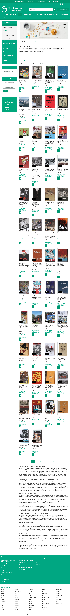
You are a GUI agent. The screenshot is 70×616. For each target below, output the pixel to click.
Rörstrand (44, 607)
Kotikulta (31, 589)
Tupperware (59, 595)
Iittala (16, 607)
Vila (57, 601)
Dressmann (3, 601)
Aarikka (2, 589)
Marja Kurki (31, 605)
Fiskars (16, 589)
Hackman (17, 593)
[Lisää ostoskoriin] (20, 90)
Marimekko (31, 603)
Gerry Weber (18, 591)
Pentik (43, 595)
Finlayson (3, 609)
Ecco (2, 603)
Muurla (30, 609)
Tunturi (58, 593)
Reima (43, 601)
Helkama (17, 599)
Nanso (43, 589)
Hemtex (17, 601)
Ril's (43, 605)
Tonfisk (58, 591)
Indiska (16, 609)
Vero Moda (58, 599)
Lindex (30, 595)
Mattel (30, 607)
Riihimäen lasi (45, 603)
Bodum (2, 595)
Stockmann (59, 589)
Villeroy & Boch (59, 603)
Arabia (2, 593)
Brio (2, 597)
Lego (30, 593)
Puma (43, 599)
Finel (2, 607)
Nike (43, 591)
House (16, 603)
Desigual (3, 599)
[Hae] (54, 9)
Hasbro (16, 597)
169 (53, 461)
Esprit (2, 605)
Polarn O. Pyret (45, 597)
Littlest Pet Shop (32, 597)
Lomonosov (31, 599)
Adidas (2, 591)
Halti (16, 595)
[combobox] (42, 9)
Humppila (17, 605)
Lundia (30, 601)
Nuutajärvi (44, 593)
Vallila (57, 597)
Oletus (34, 63)
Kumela (30, 591)
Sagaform (44, 609)
